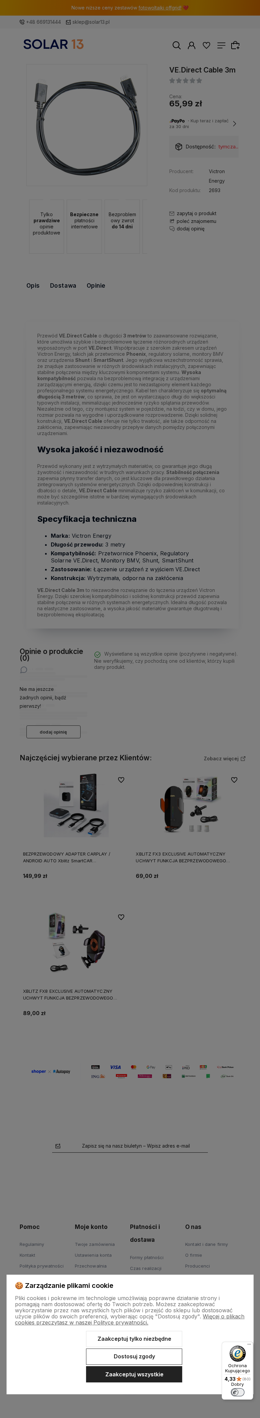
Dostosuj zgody (134, 1356)
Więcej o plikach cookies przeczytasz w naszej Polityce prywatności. (129, 1319)
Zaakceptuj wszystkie (134, 1374)
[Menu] (249, 1346)
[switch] (237, 1392)
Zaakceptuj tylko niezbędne (134, 1338)
